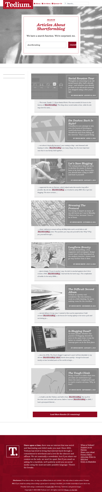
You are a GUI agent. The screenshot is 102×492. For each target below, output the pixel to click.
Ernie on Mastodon (88, 461)
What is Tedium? (87, 445)
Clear (73, 45)
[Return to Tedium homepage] (18, 4)
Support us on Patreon (86, 448)
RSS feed (84, 459)
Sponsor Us (57, 3)
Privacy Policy (86, 454)
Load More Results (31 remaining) (65, 414)
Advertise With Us (88, 457)
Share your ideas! (88, 452)
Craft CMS (50, 486)
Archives (47, 3)
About (38, 3)
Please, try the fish (70, 490)
